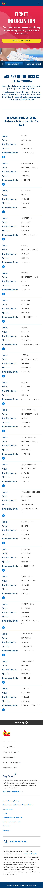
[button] (3, 157)
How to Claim (25, 99)
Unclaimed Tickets (13, 64)
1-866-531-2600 (30, 854)
